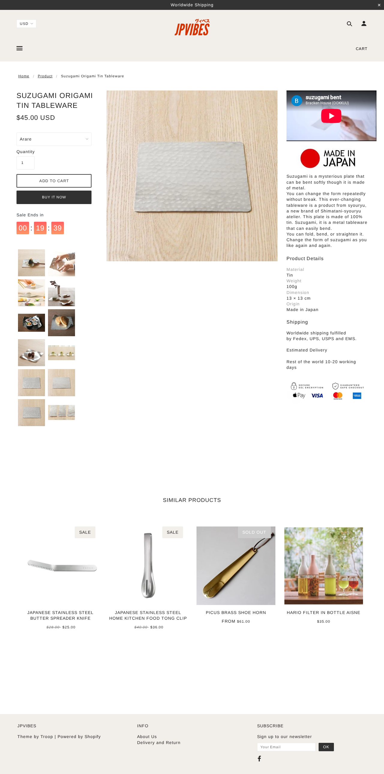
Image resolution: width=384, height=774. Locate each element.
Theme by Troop (35, 736)
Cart (362, 48)
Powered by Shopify (79, 736)
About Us (147, 736)
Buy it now (54, 197)
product (45, 76)
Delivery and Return (159, 742)
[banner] (192, 27)
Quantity (25, 151)
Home (23, 76)
